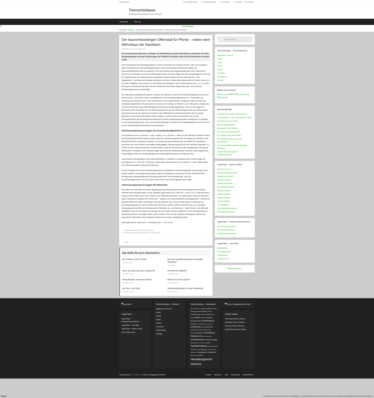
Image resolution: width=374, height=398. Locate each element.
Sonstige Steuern (195, 342)
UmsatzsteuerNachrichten (226, 233)
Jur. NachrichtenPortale (190, 2)
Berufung (215, 308)
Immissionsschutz (202, 324)
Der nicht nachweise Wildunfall (228, 132)
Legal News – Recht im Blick (132, 329)
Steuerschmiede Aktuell (225, 230)
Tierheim (215, 346)
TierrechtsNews (142, 10)
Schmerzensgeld (211, 340)
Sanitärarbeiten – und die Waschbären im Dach (234, 118)
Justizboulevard (223, 259)
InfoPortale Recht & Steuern (235, 319)
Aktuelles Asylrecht (224, 169)
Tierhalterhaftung (198, 346)
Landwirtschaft (209, 327)
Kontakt (208, 375)
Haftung (192, 317)
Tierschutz (221, 73)
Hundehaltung (208, 321)
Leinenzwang (195, 330)
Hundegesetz (209, 317)
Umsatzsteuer (202, 352)
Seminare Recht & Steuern (234, 326)
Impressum (218, 375)
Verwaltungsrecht (201, 359)
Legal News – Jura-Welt (130, 325)
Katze (202, 327)
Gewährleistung (195, 314)
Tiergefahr (208, 342)
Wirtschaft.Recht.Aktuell (226, 212)
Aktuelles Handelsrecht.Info (227, 173)
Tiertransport (194, 352)
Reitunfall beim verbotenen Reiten (137, 280)
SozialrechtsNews (223, 201)
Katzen (219, 62)
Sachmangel (209, 336)
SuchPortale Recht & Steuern (235, 329)
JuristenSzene (222, 255)
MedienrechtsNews (224, 191)
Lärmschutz (202, 330)
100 (191, 308)
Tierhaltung (209, 346)
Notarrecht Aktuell (223, 194)
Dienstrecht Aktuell (224, 180)
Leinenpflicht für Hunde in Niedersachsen (232, 114)
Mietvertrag (208, 330)
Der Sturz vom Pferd (131, 288)
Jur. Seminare (238, 2)
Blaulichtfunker (222, 248)
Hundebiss (202, 317)
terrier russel (202, 342)
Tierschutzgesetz (202, 349)
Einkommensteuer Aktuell (226, 226)
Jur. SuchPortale (225, 2)
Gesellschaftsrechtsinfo (225, 187)
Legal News (123, 22)
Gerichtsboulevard (224, 252)
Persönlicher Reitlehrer (177, 271)
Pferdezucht (196, 336)
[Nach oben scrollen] (370, 394)
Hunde (219, 59)
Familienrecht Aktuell (224, 183)
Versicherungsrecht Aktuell (227, 208)
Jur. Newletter (249, 2)
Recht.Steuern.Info (128, 332)
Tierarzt (220, 70)
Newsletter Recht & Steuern (235, 322)
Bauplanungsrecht (207, 308)
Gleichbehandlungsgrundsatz (207, 314)
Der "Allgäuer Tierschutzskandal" (229, 135)
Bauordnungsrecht (197, 308)
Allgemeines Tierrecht (225, 55)
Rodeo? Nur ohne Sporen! (178, 280)
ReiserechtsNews (223, 198)
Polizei (203, 336)
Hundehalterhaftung (196, 321)
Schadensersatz (197, 339)
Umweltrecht (211, 352)
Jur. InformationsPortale (208, 2)
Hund (197, 317)
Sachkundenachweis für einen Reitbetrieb (185, 288)
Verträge (220, 80)
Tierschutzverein (212, 349)
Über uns (137, 22)
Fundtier (210, 311)
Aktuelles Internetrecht (225, 176)
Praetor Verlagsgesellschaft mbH (154, 375)
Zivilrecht (196, 363)
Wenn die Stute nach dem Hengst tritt (138, 271)
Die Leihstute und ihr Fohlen (134, 259)
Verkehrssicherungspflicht (197, 355)
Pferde (126, 242)
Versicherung (222, 77)
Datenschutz (235, 375)
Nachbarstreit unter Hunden (227, 128)
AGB (226, 375)
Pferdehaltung (209, 333)
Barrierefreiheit (248, 375)
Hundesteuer (194, 324)
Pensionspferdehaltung (197, 333)
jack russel (209, 324)
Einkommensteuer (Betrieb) (199, 311)
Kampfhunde (195, 327)
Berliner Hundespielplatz (226, 125)
